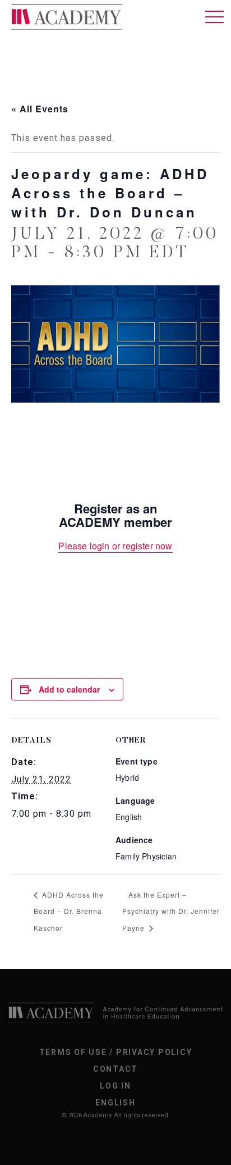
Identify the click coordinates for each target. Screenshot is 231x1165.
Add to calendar (69, 689)
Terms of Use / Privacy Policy (115, 1052)
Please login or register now (115, 545)
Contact (115, 1068)
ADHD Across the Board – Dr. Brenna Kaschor (69, 911)
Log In (115, 1085)
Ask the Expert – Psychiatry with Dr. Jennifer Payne (171, 911)
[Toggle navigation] (214, 17)
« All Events (39, 108)
